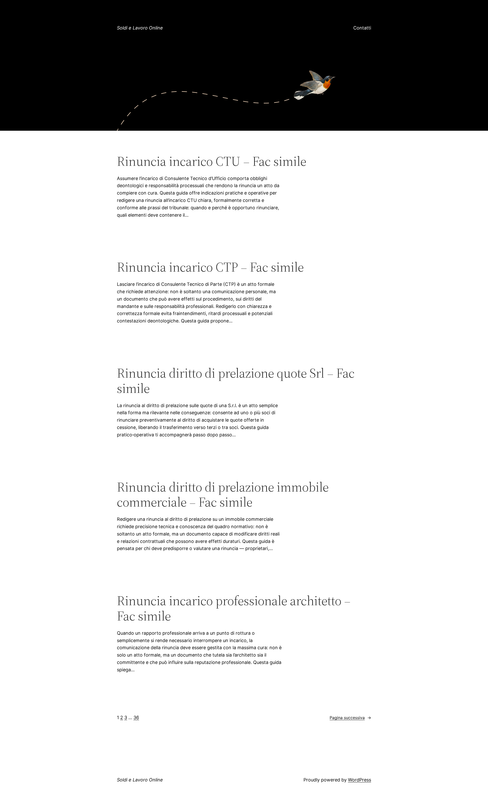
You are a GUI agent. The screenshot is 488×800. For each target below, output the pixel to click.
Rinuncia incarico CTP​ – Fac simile (210, 267)
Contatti (362, 28)
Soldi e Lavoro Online (140, 28)
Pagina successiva (350, 717)
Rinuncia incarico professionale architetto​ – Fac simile (233, 608)
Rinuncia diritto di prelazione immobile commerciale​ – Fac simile (223, 494)
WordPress (359, 779)
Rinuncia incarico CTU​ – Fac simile (211, 161)
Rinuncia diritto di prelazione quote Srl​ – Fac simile (236, 380)
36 (136, 717)
